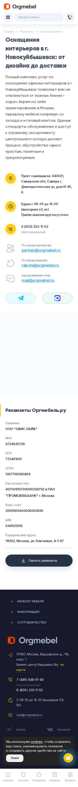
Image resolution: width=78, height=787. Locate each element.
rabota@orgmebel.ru (40, 265)
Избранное (39, 780)
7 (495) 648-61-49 (30, 679)
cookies (36, 741)
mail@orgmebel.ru (38, 280)
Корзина (54, 780)
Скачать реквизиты (43, 560)
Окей (15, 758)
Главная (8, 780)
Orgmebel (39, 641)
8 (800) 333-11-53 (34, 226)
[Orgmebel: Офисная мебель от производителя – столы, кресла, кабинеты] (20, 6)
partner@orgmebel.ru (41, 250)
